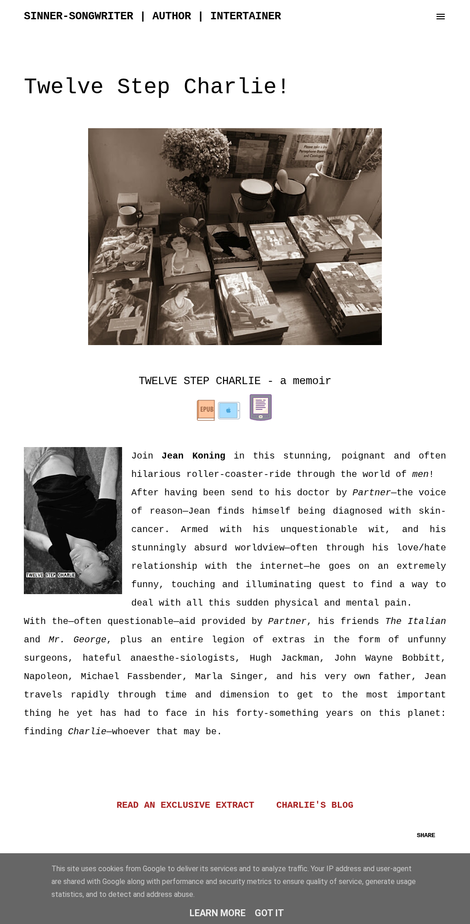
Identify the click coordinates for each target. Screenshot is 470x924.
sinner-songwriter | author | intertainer (152, 16)
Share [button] (426, 835)
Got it (269, 912)
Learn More (218, 912)
